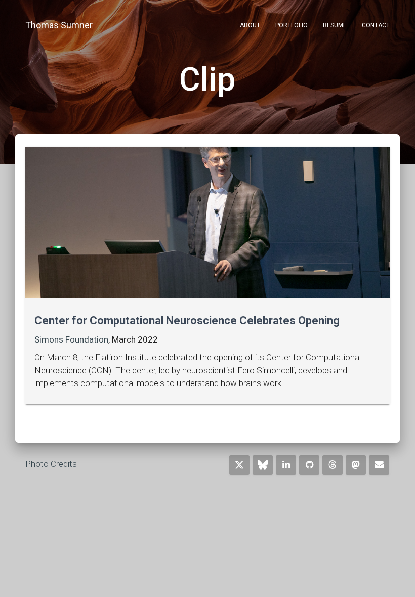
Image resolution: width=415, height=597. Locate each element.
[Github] (309, 465)
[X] (239, 465)
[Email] (379, 465)
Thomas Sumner (59, 25)
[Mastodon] (356, 465)
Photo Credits (51, 464)
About (250, 25)
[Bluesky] (263, 465)
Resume (335, 25)
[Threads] (332, 465)
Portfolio (291, 25)
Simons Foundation (71, 339)
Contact (376, 25)
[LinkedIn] (286, 465)
